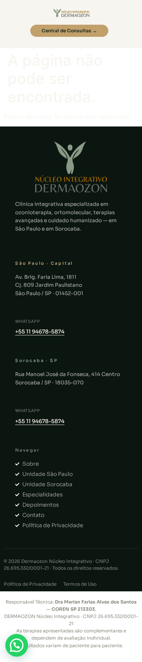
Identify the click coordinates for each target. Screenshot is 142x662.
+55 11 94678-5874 (39, 331)
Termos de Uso (80, 584)
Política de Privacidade (30, 584)
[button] (16, 645)
